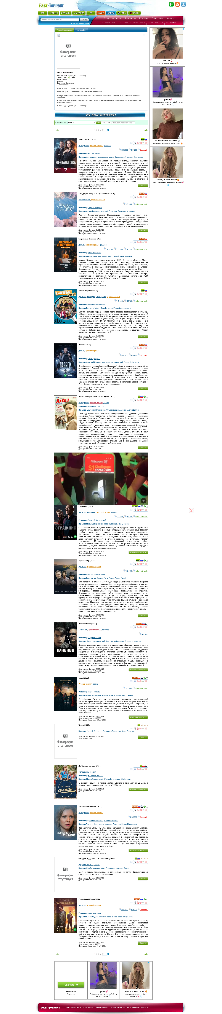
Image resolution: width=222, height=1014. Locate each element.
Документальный (86, 865)
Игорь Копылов (94, 253)
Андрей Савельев (94, 731)
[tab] (64, 30)
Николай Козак (110, 524)
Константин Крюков (94, 578)
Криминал (91, 512)
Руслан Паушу (94, 153)
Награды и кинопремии (132, 22)
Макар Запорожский (117, 157)
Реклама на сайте (140, 1007)
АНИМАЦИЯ (79, 13)
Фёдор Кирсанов (93, 211)
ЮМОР (101, 13)
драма (106, 403)
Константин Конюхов (115, 641)
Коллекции (130, 18)
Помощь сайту (124, 1007)
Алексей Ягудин (123, 868)
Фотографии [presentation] (81, 30)
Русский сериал (96, 146)
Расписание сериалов (163, 18)
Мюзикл (93, 772)
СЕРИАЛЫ (65, 13)
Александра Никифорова (97, 157)
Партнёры (88, 1007)
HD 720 (134, 150)
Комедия (91, 297)
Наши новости (155, 22)
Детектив (82, 297)
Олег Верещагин (108, 868)
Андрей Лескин (94, 638)
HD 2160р (109, 249)
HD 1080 (124, 150)
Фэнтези (107, 146)
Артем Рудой (120, 578)
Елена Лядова (92, 917)
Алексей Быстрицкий (97, 520)
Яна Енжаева (123, 524)
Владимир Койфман (96, 304)
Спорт (97, 865)
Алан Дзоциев (94, 359)
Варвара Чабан (93, 308)
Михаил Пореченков (108, 917)
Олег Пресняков (129, 731)
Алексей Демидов (113, 824)
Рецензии (144, 18)
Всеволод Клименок (126, 211)
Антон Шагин (133, 410)
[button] (99, 122)
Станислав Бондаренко (116, 410)
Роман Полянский (129, 824)
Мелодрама (84, 146)
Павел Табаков (108, 695)
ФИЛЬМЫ (53, 13)
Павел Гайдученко (131, 362)
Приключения (84, 200)
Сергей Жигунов (95, 208)
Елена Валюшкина (112, 779)
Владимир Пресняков (112, 731)
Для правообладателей (105, 1007)
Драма (81, 245)
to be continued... (141, 204)
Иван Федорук (126, 256)
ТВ (91, 13)
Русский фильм (96, 403)
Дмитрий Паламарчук (95, 362)
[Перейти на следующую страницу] (146, 130)
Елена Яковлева (96, 820)
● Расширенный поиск (80, 23)
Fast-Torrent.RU (54, 5)
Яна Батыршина (93, 868)
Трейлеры (171, 22)
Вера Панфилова (125, 917)
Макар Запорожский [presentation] (64, 30)
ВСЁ (42, 13)
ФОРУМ (111, 13)
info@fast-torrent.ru (73, 1007)
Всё (88, 115)
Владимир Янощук (96, 406)
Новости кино (109, 22)
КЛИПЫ (136, 13)
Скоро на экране (113, 18)
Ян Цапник (125, 779)
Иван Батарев (106, 308)
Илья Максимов (94, 913)
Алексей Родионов (109, 211)
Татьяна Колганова (133, 641)
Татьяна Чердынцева (95, 824)
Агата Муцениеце (93, 695)
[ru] (146, 140)
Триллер (103, 245)
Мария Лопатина (93, 256)
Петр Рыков (109, 578)
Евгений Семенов (95, 776)
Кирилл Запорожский (96, 641)
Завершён (144, 150)
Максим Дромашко (135, 157)
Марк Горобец (94, 692)
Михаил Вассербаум (96, 574)
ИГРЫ (123, 13)
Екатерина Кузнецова (96, 410)
